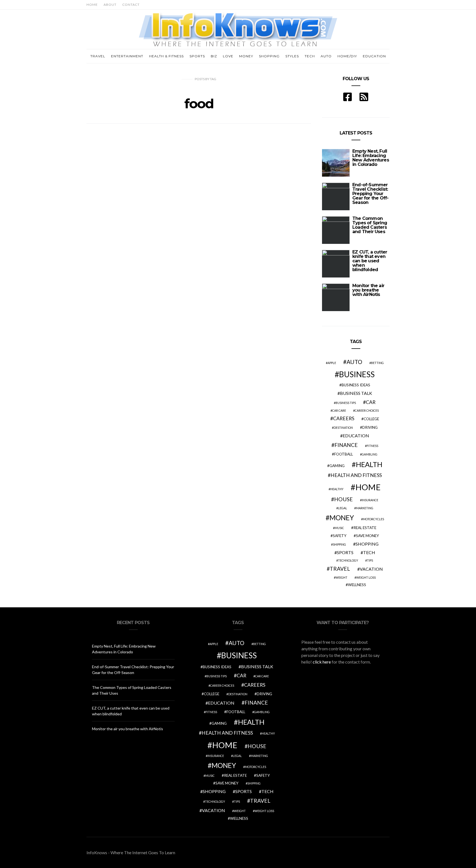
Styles (292, 56)
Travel (97, 56)
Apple (332, 363)
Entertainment (127, 56)
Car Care (339, 410)
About (110, 4)
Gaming (337, 465)
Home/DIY (347, 56)
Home (92, 4)
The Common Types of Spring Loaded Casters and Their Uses (369, 225)
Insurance (370, 500)
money (341, 518)
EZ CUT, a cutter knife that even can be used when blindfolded (369, 260)
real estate (364, 527)
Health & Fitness (166, 56)
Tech (310, 56)
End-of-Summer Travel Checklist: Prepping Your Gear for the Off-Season (370, 193)
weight (341, 577)
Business (357, 374)
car (370, 402)
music (339, 528)
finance (346, 445)
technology (348, 560)
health (369, 464)
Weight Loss (366, 577)
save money (367, 535)
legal (342, 508)
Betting (377, 363)
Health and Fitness (356, 475)
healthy (337, 489)
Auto (326, 56)
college (371, 419)
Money (246, 56)
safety (340, 535)
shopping (367, 543)
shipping (339, 544)
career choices (367, 410)
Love (228, 56)
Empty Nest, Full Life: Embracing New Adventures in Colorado (370, 158)
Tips (370, 560)
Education (374, 56)
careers (343, 418)
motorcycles (373, 519)
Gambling (369, 454)
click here (322, 661)
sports (345, 552)
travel (340, 568)
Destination (343, 427)
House (343, 499)
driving (370, 427)
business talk (356, 393)
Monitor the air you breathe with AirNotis (368, 290)
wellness (357, 585)
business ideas (356, 385)
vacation (371, 569)
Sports (197, 56)
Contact (131, 4)
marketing (364, 508)
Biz (214, 56)
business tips (346, 403)
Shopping (269, 56)
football (343, 454)
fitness (372, 446)
